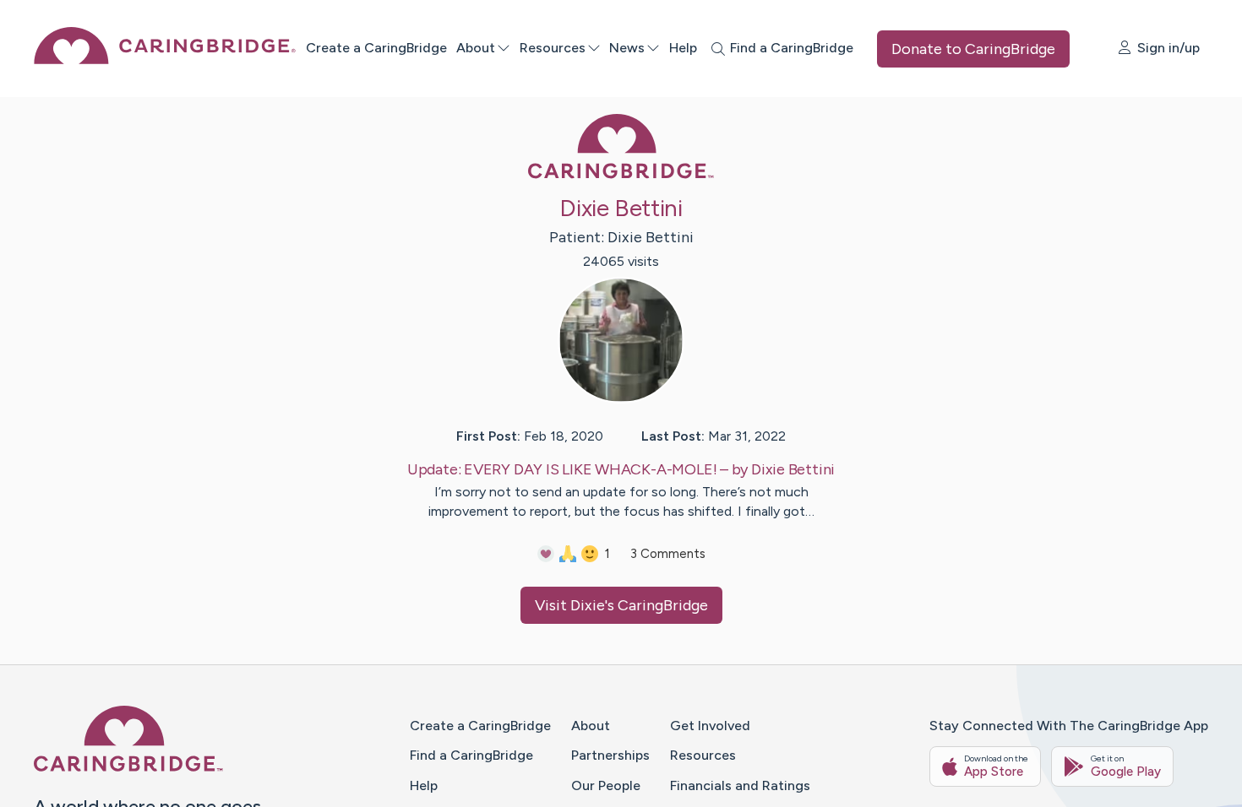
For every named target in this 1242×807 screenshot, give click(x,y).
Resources (553, 48)
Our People (605, 785)
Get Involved (710, 726)
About (475, 48)
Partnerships (610, 755)
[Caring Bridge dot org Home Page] (165, 59)
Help (683, 48)
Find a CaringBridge (471, 755)
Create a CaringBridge (376, 48)
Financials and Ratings (740, 785)
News (627, 48)
